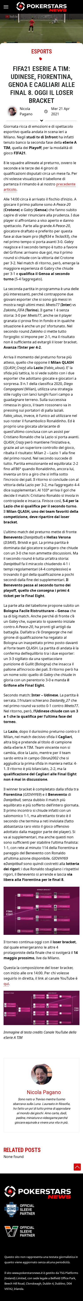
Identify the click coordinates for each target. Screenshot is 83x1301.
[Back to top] (77, 1167)
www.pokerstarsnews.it (27, 1273)
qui (6, 983)
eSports (41, 51)
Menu (8, 6)
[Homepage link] (41, 7)
